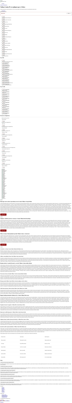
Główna (3, 387)
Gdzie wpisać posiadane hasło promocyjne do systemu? (7, 374)
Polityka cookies (4, 394)
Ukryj (68, 13)
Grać (4, 89)
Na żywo (3, 391)
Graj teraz (1, 402)
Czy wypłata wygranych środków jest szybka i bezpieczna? (8, 370)
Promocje (3, 388)
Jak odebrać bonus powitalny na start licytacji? (6, 366)
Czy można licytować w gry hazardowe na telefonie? (7, 378)
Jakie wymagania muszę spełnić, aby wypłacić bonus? (7, 382)
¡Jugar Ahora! (3, 214)
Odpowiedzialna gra (4, 396)
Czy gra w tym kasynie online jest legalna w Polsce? (7, 362)
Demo (3, 390)
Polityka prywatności (5, 395)
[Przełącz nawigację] (0, 2)
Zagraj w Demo (7, 69)
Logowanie (3, 389)
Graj (3, 21)
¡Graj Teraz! (3, 10)
